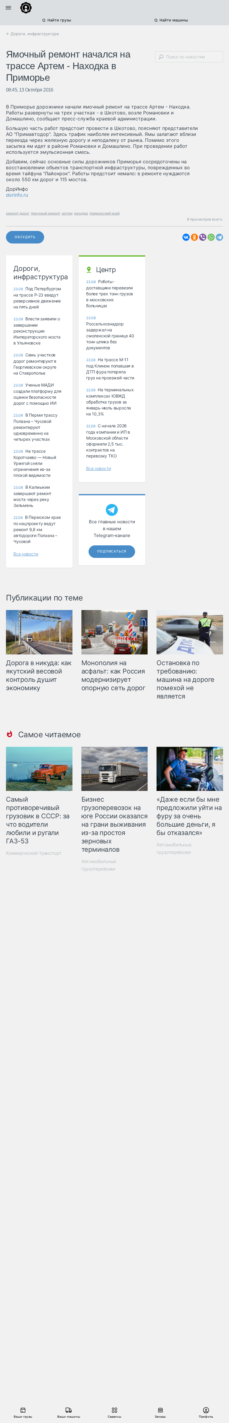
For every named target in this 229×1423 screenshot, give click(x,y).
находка (81, 213)
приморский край (104, 213)
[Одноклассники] (194, 237)
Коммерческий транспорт (33, 853)
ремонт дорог (18, 213)
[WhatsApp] (211, 237)
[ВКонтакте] (186, 237)
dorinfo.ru (17, 195)
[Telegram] (219, 237)
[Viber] (202, 237)
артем (67, 213)
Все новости (25, 553)
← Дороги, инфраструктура (32, 33)
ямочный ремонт (45, 213)
